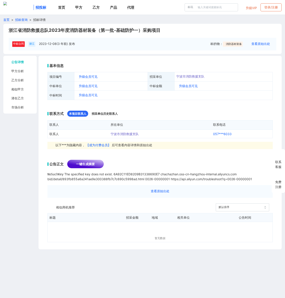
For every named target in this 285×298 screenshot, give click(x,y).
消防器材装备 (234, 44)
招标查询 (21, 20)
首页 (6, 20)
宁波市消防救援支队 (190, 76)
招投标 (41, 7)
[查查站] (17, 7)
